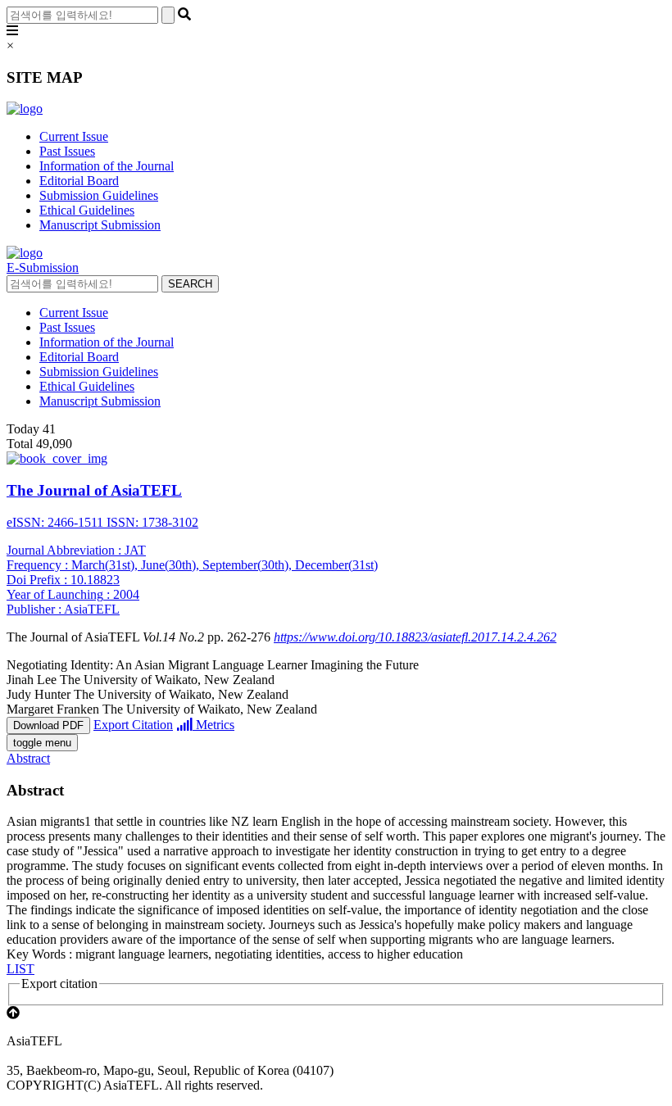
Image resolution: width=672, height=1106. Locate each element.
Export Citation (133, 725)
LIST (20, 969)
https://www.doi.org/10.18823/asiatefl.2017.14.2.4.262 (415, 637)
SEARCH (190, 284)
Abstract (28, 758)
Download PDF (48, 725)
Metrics (213, 725)
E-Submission (43, 267)
